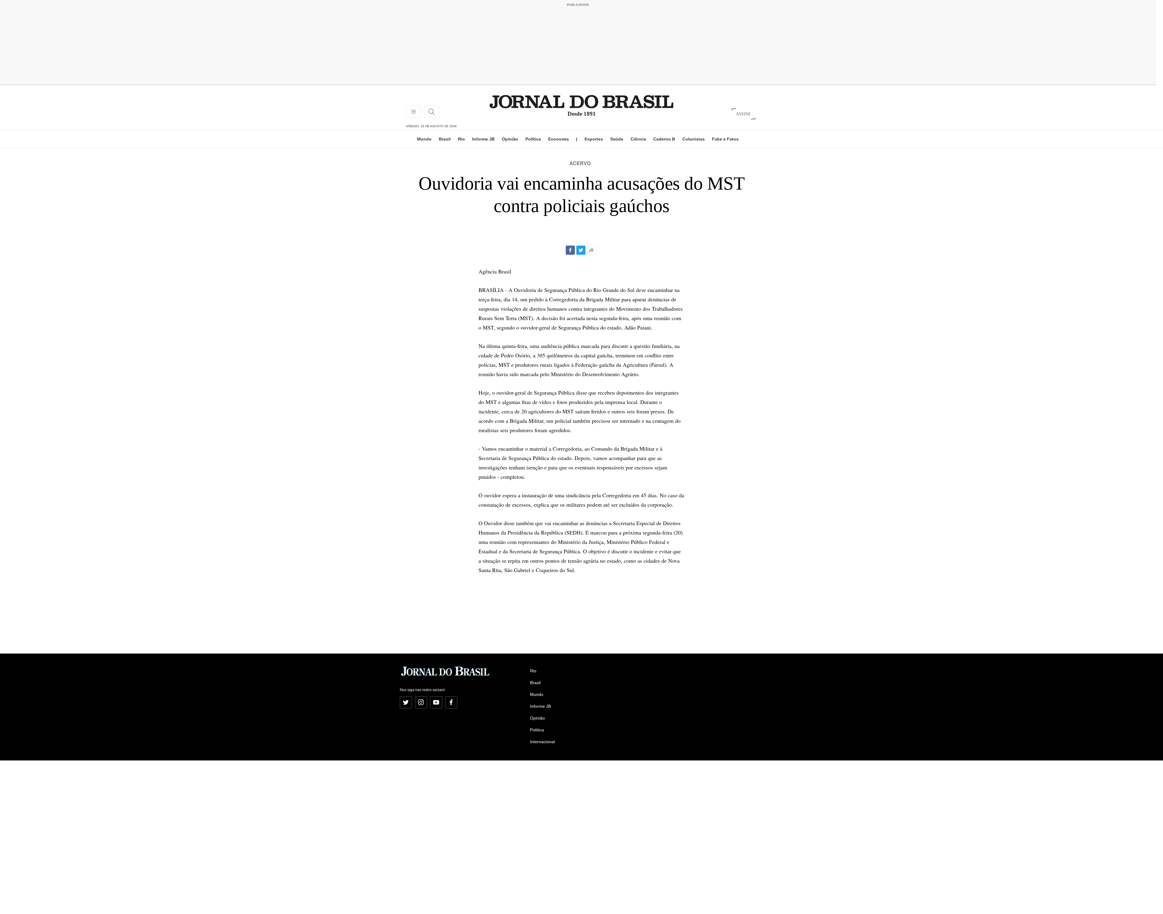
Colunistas (693, 139)
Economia (558, 139)
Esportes (594, 139)
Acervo (580, 163)
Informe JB (483, 139)
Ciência (638, 139)
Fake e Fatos (725, 139)
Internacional (542, 741)
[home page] (581, 101)
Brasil (445, 139)
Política (533, 139)
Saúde (616, 139)
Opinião (510, 139)
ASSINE (743, 113)
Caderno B (664, 139)
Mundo (424, 139)
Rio (461, 139)
